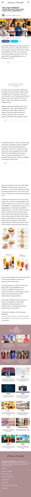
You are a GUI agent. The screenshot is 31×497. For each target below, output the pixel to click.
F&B (8, 410)
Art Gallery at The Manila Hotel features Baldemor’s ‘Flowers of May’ (23, 413)
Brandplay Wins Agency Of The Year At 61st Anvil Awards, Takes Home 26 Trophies (8, 380)
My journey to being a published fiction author (8, 396)
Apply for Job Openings (6, 471)
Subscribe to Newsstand (7, 477)
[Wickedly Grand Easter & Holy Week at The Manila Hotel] (23, 439)
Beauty (22, 376)
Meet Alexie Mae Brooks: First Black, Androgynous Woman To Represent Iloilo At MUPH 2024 (8, 345)
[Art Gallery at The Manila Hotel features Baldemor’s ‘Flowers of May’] (23, 405)
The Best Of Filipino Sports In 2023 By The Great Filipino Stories (8, 361)
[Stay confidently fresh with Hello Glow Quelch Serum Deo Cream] (23, 371)
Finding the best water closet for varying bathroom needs (23, 430)
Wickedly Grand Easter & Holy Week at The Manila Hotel (22, 447)
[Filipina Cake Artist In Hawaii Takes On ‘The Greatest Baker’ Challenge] (23, 339)
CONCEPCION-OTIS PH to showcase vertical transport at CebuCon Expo (22, 396)
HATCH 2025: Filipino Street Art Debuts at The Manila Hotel (8, 447)
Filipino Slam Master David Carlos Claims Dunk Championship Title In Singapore (23, 361)
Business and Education (23, 427)
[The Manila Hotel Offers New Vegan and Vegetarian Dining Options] (8, 405)
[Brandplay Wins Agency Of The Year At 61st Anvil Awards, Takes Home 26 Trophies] (8, 371)
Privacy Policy (4, 482)
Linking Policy (4, 488)
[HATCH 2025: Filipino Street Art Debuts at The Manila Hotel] (8, 439)
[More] (20, 41)
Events (22, 393)
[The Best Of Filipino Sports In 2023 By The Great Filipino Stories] (8, 355)
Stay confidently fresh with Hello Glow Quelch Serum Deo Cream (23, 380)
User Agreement (5, 479)
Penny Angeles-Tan (7, 37)
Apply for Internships (6, 474)
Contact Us (4, 468)
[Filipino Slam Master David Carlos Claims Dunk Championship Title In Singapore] (23, 355)
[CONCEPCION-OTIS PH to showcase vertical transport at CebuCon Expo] (23, 388)
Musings (8, 393)
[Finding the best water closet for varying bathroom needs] (23, 422)
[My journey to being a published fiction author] (8, 388)
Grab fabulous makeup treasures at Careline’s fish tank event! (8, 430)
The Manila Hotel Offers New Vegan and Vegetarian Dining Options (8, 413)
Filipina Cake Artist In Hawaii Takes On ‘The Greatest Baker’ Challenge (22, 345)
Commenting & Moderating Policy (9, 485)
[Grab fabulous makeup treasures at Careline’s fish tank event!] (8, 422)
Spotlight (8, 376)
